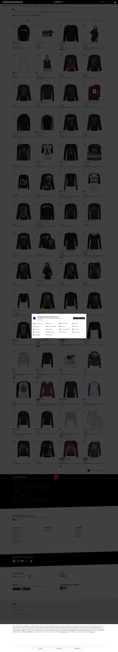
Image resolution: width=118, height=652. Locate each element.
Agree (40, 648)
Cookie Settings (64, 631)
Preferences (77, 648)
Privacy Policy (91, 631)
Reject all (59, 648)
